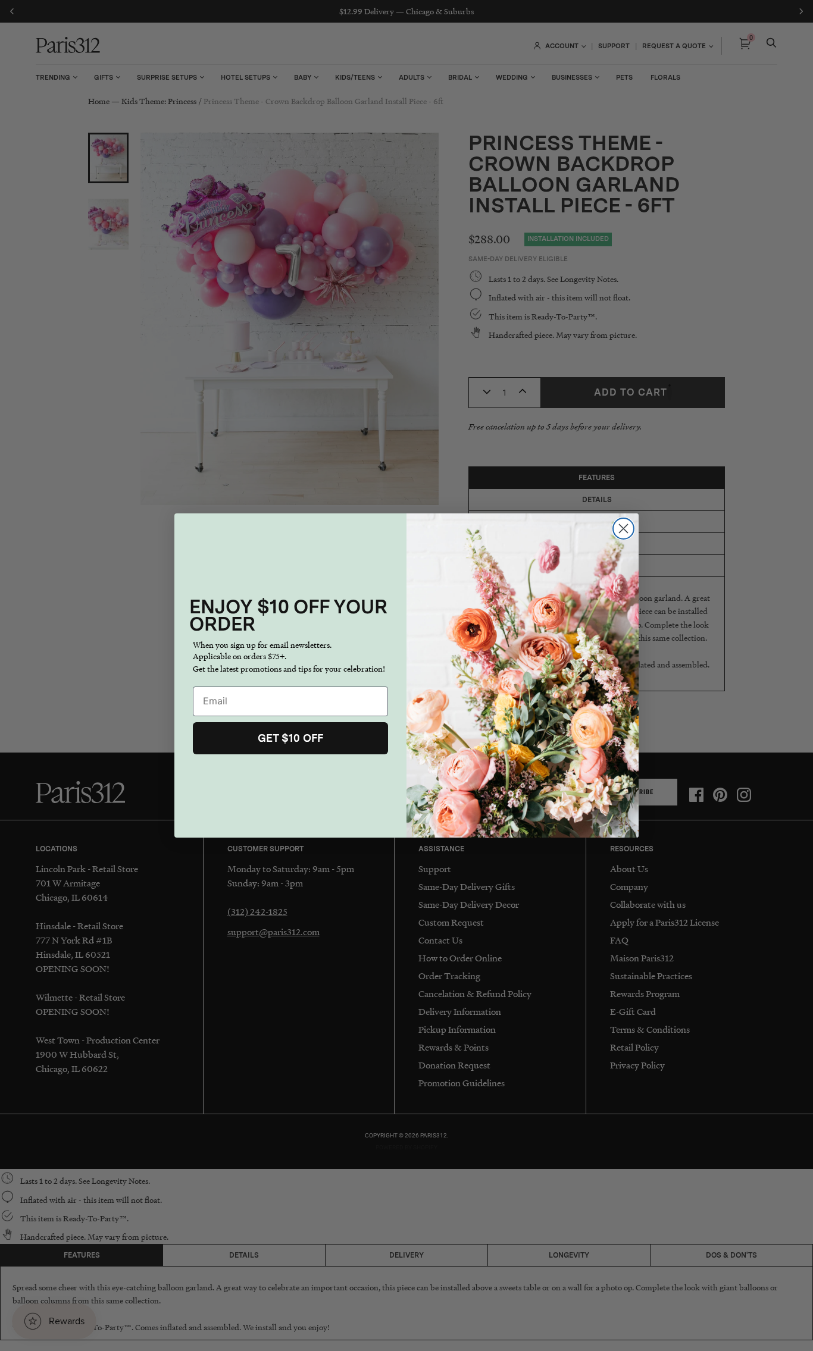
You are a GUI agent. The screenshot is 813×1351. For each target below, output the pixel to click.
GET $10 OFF (290, 738)
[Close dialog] (623, 528)
